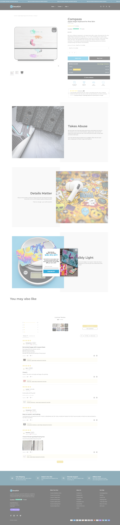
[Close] (76, 250)
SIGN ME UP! (51, 271)
